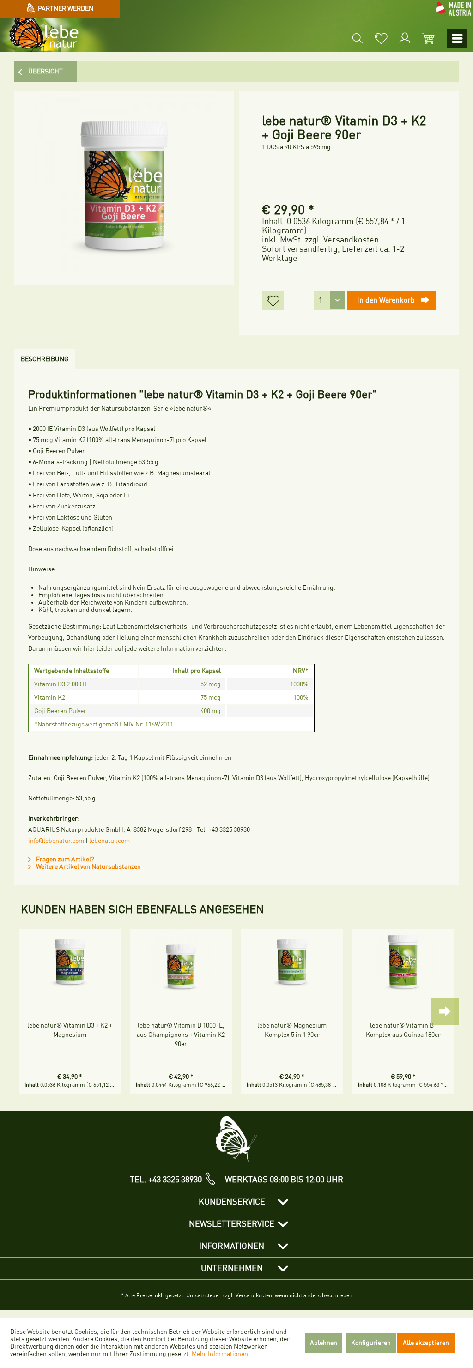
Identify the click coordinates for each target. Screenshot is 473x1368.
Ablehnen (323, 1342)
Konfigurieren (371, 1342)
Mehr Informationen (220, 1353)
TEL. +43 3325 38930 (166, 1179)
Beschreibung (44, 359)
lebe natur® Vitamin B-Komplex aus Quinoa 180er (403, 1030)
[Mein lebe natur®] (404, 38)
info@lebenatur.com (56, 840)
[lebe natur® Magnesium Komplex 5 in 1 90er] (292, 961)
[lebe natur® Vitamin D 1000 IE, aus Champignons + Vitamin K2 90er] (181, 961)
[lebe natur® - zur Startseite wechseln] (40, 35)
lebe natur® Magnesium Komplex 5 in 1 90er (292, 1030)
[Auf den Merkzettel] (273, 300)
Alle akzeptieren (426, 1342)
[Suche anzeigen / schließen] (357, 38)
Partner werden (64, 8)
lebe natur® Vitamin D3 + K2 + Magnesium (69, 1030)
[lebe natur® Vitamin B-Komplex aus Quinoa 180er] (403, 961)
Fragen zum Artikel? (64, 859)
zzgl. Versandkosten (342, 239)
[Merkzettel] (381, 38)
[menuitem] (357, 38)
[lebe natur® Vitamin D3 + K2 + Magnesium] (70, 961)
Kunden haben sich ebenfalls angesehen (142, 909)
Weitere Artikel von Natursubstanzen (88, 866)
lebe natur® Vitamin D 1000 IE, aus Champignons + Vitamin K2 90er (181, 1034)
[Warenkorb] (428, 38)
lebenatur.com (109, 840)
